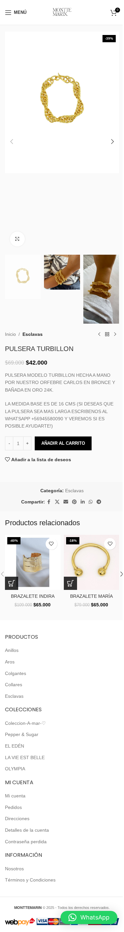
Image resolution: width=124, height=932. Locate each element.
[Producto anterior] (99, 334)
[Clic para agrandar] (17, 239)
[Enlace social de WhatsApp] (91, 502)
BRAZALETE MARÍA (91, 596)
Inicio (10, 334)
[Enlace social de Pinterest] (74, 502)
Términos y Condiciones (30, 880)
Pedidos (13, 807)
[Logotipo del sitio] (62, 12)
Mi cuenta (15, 795)
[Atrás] (107, 334)
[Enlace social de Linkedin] (83, 502)
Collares (13, 684)
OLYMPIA (15, 768)
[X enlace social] (57, 502)
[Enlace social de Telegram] (99, 502)
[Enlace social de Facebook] (49, 502)
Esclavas (32, 334)
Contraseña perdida (26, 841)
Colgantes (15, 673)
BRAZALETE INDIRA (33, 596)
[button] (11, 141)
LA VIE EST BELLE (25, 757)
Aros (10, 661)
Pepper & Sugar (21, 734)
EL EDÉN (14, 746)
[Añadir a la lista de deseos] (51, 544)
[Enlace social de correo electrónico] (66, 502)
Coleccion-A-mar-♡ (25, 723)
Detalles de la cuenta (27, 830)
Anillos (12, 650)
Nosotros (14, 868)
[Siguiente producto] (115, 334)
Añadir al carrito (63, 443)
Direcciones (17, 818)
